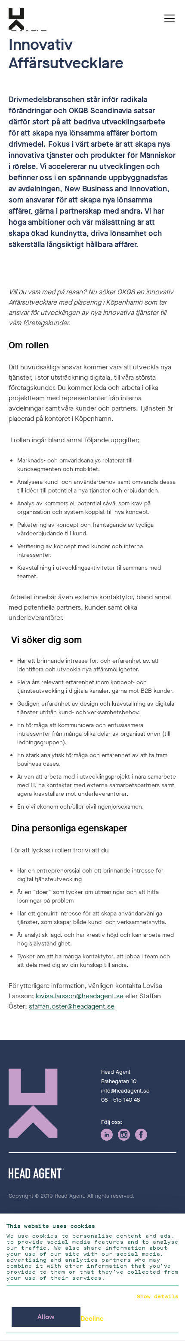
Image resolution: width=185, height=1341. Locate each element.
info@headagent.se (125, 1090)
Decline (92, 1318)
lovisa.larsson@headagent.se (79, 995)
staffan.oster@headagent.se (71, 1006)
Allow (46, 1316)
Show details (158, 1296)
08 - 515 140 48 (120, 1099)
